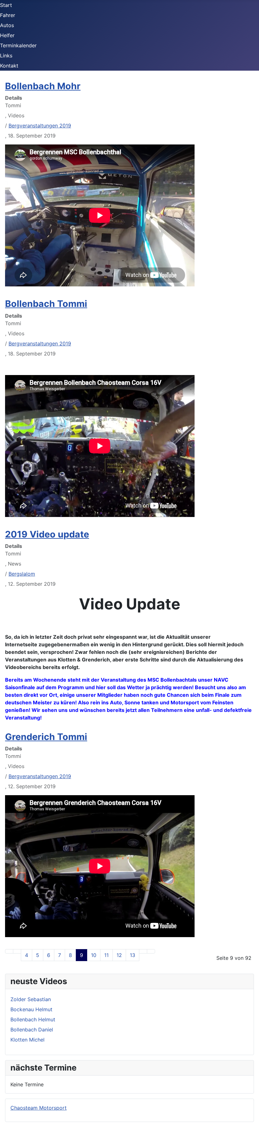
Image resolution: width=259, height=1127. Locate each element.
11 (106, 955)
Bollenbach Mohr (43, 85)
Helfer (7, 35)
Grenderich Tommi (46, 736)
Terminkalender (18, 45)
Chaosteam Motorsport (38, 1108)
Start (6, 5)
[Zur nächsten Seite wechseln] (143, 951)
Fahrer (7, 15)
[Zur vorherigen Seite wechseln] (17, 951)
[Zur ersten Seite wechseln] (9, 951)
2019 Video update (47, 534)
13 (132, 955)
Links (6, 55)
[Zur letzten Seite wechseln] (151, 951)
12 (119, 955)
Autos (7, 25)
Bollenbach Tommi (46, 303)
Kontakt (9, 65)
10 (93, 955)
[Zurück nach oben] (251, 1119)
